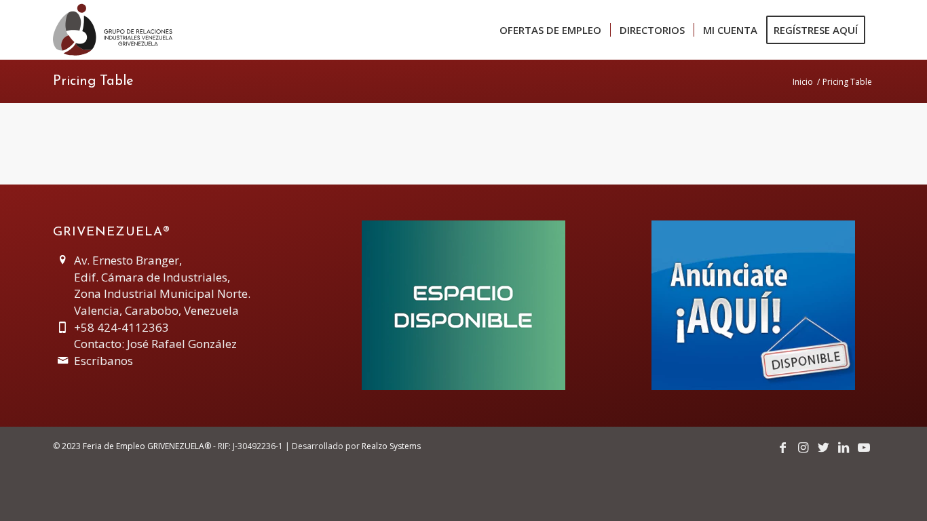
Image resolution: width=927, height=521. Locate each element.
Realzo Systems (391, 446)
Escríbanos (103, 360)
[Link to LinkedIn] (843, 447)
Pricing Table (93, 81)
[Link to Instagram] (803, 447)
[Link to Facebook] (782, 447)
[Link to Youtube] (864, 447)
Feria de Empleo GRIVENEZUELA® (147, 446)
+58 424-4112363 (121, 327)
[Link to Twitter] (823, 447)
